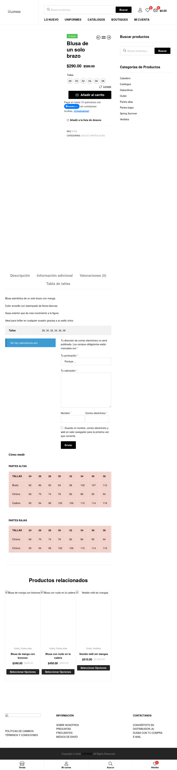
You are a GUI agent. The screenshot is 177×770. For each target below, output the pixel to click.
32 (51, 330)
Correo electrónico (96, 413)
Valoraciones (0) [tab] (93, 275)
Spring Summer (128, 113)
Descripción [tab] (20, 275)
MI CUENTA (142, 19)
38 (64, 330)
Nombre (66, 413)
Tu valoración (69, 370)
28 (43, 330)
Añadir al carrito (92, 95)
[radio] (70, 81)
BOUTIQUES (119, 19)
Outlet (85, 135)
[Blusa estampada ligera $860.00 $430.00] (108, 37)
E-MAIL (137, 736)
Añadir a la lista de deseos (85, 120)
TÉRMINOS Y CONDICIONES (21, 735)
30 (47, 330)
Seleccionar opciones (23, 671)
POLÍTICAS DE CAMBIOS (19, 731)
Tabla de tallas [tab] (58, 283)
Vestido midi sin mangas (93, 654)
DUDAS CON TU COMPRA (147, 732)
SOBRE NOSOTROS (67, 725)
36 (60, 330)
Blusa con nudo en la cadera (58, 656)
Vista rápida (27, 619)
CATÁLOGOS (96, 19)
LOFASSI (87, 753)
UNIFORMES (73, 19)
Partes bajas (127, 107)
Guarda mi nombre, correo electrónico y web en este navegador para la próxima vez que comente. (85, 431)
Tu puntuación (69, 355)
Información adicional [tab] (55, 275)
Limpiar (107, 86)
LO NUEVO (51, 19)
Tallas (70, 75)
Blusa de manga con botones (23, 656)
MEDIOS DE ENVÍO (67, 736)
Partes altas (97, 135)
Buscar (123, 9)
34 (55, 330)
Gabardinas (126, 90)
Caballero (125, 78)
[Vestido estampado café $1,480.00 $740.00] (98, 37)
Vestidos (97, 648)
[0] (148, 9)
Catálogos (125, 84)
